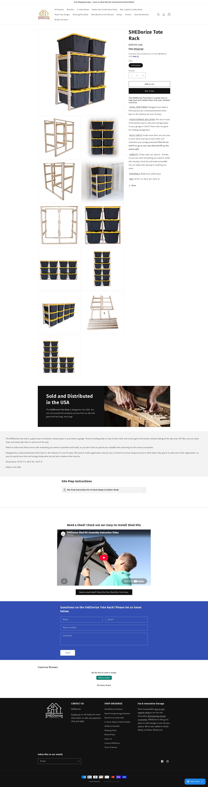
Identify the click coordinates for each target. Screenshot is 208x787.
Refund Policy (109, 734)
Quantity (132, 71)
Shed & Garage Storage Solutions (117, 713)
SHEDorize (97, 781)
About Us (108, 739)
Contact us (76, 714)
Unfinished (135, 65)
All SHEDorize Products (113, 709)
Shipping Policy (110, 730)
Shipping (138, 49)
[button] (158, 14)
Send (67, 653)
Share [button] (133, 185)
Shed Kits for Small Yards (114, 718)
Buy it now (149, 91)
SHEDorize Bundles (112, 726)
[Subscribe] (78, 761)
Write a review (104, 678)
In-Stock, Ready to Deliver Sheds (117, 722)
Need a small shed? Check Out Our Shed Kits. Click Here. (104, 592)
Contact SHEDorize (112, 743)
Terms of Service (110, 747)
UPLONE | (112, 781)
